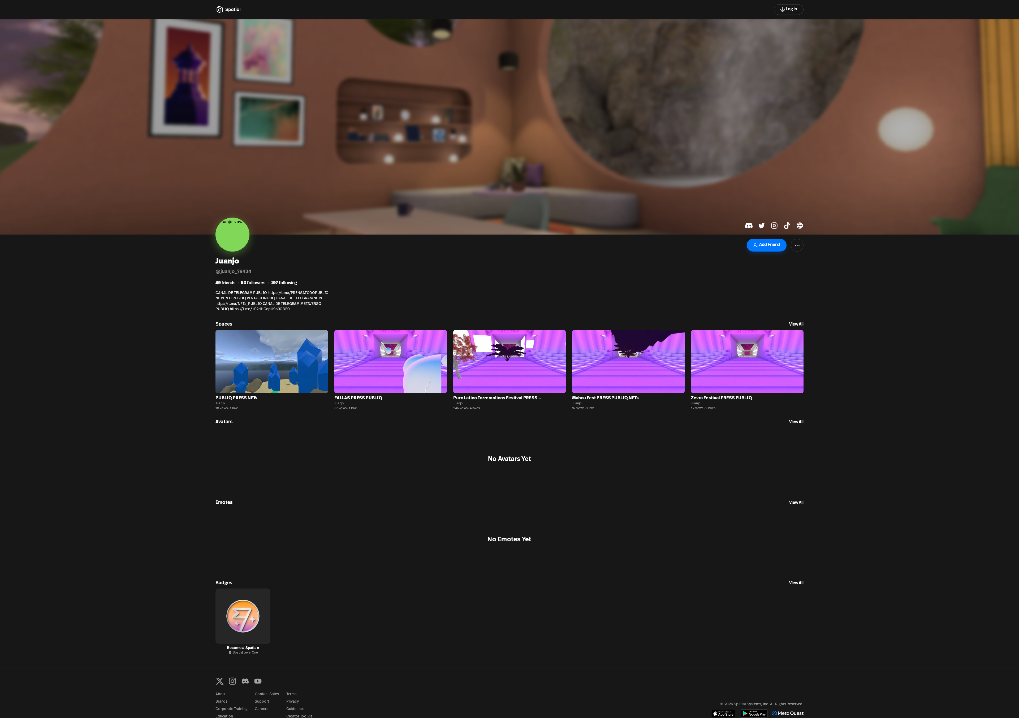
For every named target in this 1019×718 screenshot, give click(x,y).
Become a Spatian (243, 648)
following (284, 283)
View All (796, 324)
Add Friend (769, 245)
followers (253, 283)
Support (262, 702)
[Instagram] (232, 681)
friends (225, 283)
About (220, 694)
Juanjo (220, 403)
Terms (291, 694)
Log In (791, 9)
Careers (261, 709)
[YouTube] (258, 681)
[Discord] (245, 681)
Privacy (292, 702)
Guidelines (295, 709)
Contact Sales (267, 694)
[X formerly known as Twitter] (219, 681)
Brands (221, 702)
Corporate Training (231, 709)
